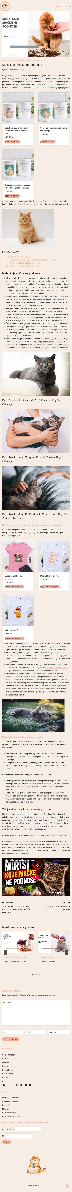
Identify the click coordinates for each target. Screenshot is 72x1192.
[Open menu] (70, 6)
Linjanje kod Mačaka (49, 957)
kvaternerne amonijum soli (56, 668)
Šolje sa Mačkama (10, 1113)
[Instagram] (8, 1085)
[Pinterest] (30, 1085)
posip (65, 345)
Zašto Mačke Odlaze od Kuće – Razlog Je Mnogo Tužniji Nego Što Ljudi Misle (16, 907)
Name (6, 1032)
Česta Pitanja (7, 1074)
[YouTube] (21, 1085)
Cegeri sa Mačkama (10, 1101)
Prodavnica (56, 6)
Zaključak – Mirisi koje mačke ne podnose (23, 266)
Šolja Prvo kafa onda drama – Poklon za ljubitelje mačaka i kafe (17, 131)
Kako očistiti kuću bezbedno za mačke (26, 263)
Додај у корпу (11, 142)
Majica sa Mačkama (10, 1098)
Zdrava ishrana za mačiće (16, 957)
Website (53, 1032)
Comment (8, 1002)
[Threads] (17, 1085)
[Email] (26, 1085)
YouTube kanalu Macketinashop (24, 841)
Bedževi (5, 1105)
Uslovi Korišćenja (9, 1055)
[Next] (66, 952)
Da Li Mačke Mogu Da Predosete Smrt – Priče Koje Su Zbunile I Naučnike (35, 516)
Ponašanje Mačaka (16, 61)
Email (30, 1032)
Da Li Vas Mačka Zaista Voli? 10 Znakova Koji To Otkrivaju (31, 402)
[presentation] (18, 942)
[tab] (32, 974)
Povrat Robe (7, 1070)
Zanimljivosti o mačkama (35, 61)
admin (6, 70)
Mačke (4, 61)
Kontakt (5, 1077)
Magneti (5, 1109)
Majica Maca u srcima (49, 576)
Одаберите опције (13, 587)
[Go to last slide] (5, 952)
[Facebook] (4, 1085)
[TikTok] (13, 1085)
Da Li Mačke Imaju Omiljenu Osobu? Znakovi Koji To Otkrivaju (33, 459)
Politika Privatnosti (9, 1059)
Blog (4, 1081)
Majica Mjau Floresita (13, 576)
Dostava (5, 1066)
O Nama (5, 1062)
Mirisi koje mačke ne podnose (18, 257)
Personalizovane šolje (11, 1116)
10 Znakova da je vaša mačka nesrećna (57, 906)
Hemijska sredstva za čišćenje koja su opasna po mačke (33, 260)
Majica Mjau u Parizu (13, 630)
